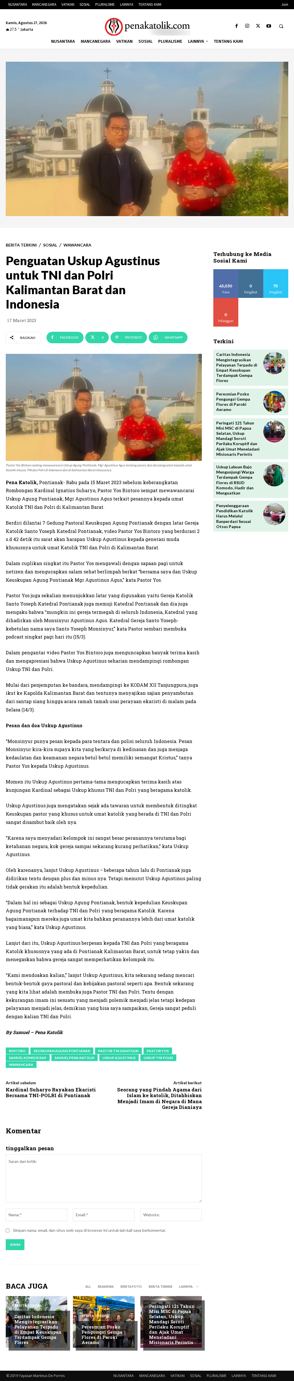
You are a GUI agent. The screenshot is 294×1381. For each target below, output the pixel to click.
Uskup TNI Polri (158, 1058)
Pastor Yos (158, 1051)
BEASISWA (106, 1286)
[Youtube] (268, 26)
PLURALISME (216, 1375)
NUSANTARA (123, 1375)
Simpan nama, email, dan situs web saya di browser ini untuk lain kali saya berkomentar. (89, 1230)
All (88, 1286)
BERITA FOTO (131, 1286)
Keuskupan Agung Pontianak (62, 1051)
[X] (258, 26)
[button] (281, 26)
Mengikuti (250, 271)
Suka (225, 271)
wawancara (21, 1064)
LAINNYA (239, 1375)
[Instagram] (247, 26)
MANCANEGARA (152, 1375)
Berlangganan (227, 300)
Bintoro (17, 1051)
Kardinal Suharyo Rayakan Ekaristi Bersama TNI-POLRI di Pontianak (51, 1092)
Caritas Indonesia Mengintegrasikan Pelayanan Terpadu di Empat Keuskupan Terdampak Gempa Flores (37, 1329)
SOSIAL (50, 245)
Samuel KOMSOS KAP (28, 1058)
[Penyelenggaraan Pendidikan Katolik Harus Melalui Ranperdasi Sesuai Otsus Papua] (274, 514)
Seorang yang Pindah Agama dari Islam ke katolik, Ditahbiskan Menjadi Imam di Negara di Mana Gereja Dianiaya (159, 1098)
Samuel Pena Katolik (74, 1058)
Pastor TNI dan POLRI (118, 1051)
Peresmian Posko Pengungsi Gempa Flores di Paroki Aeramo (102, 1334)
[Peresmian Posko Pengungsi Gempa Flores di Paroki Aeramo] (274, 402)
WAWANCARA (77, 245)
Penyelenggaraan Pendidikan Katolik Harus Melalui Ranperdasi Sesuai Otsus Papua (234, 516)
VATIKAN (178, 1375)
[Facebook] (237, 26)
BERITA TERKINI (21, 245)
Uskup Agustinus (119, 1058)
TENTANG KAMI (264, 1375)
